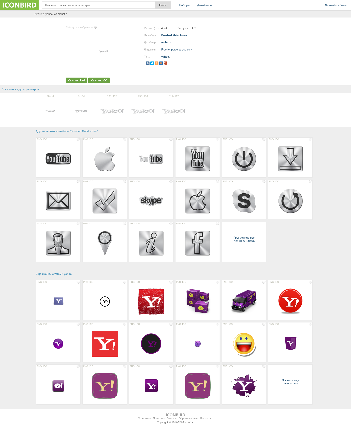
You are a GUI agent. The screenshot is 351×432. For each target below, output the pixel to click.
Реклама (205, 418)
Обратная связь (188, 418)
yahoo (165, 56)
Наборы (184, 5)
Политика (159, 418)
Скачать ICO (99, 80)
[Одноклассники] (156, 63)
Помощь (172, 418)
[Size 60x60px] (58, 385)
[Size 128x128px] (58, 158)
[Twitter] (152, 63)
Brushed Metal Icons (174, 35)
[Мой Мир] (161, 63)
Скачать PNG (76, 80)
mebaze (166, 42)
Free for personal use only (176, 49)
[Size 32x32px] (197, 343)
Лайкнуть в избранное (79, 27)
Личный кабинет (336, 5)
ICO (45, 139)
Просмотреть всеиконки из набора (244, 239)
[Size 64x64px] (58, 301)
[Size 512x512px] (105, 343)
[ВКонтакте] (148, 63)
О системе (144, 418)
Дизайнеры (204, 5)
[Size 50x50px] (105, 301)
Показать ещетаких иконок (290, 382)
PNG (39, 139)
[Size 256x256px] (151, 301)
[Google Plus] (165, 63)
